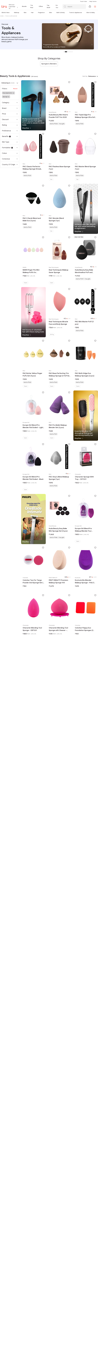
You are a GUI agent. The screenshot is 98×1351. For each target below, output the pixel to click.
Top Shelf (48, 6)
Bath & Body (61, 12)
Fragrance (41, 12)
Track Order (83, 1)
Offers (41, 6)
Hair (32, 12)
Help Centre (92, 1)
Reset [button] (15, 89)
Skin (25, 12)
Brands (24, 6)
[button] (9, 12)
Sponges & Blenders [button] (49, 64)
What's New (5, 12)
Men (50, 12)
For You (57, 6)
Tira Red (31, 6)
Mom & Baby (91, 12)
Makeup (16, 12)
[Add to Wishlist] (69, 82)
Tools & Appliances (75, 12)
